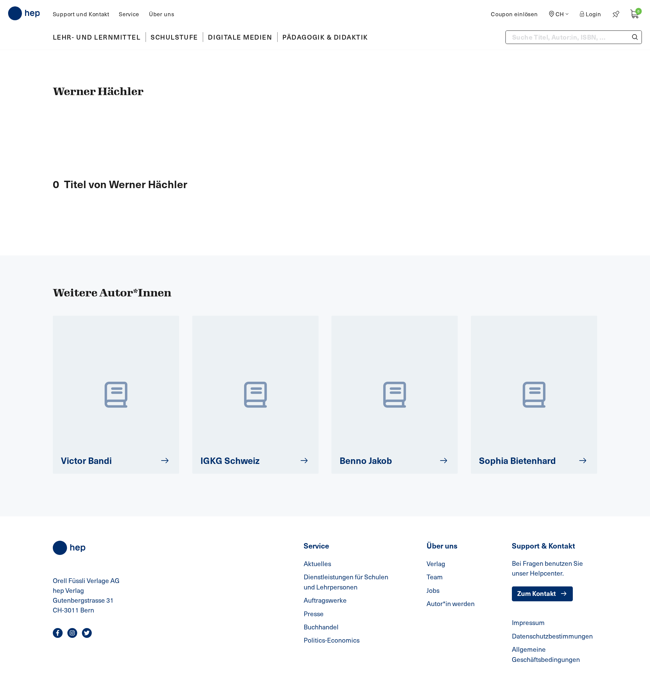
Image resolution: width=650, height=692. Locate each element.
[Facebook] (58, 633)
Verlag (436, 563)
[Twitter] (87, 633)
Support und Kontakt (81, 13)
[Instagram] (72, 633)
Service (129, 13)
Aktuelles (317, 563)
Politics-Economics (332, 640)
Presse (314, 614)
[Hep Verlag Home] (24, 13)
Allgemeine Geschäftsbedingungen (546, 654)
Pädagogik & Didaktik (325, 37)
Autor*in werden (451, 603)
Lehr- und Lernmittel (97, 37)
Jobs (433, 590)
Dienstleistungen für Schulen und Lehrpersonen (346, 582)
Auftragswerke (325, 600)
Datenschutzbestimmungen (552, 636)
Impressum (528, 622)
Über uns (161, 13)
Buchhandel (321, 627)
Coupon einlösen (514, 13)
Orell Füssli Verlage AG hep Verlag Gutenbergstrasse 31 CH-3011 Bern (86, 595)
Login (593, 13)
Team (435, 577)
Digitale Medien (240, 37)
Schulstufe (174, 37)
